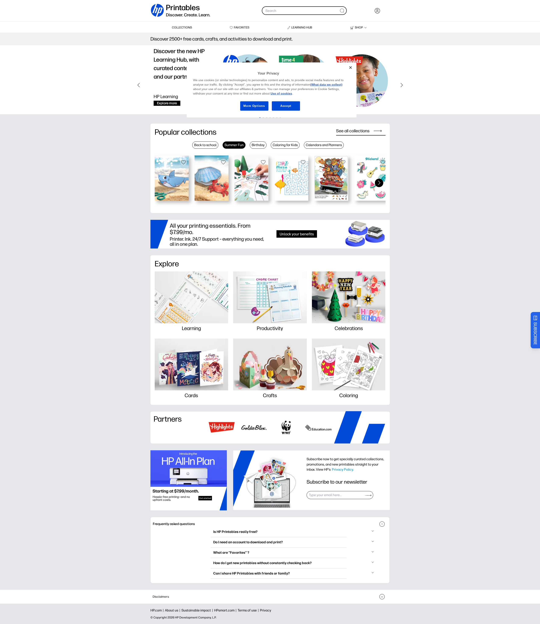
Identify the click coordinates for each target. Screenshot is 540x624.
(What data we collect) (326, 84)
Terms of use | (249, 610)
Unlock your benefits (297, 234)
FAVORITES (241, 27)
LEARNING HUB (301, 27)
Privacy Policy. (343, 469)
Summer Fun (234, 145)
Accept (285, 105)
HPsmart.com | (226, 610)
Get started (205, 498)
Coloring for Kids (285, 145)
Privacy (265, 610)
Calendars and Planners (324, 145)
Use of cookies (281, 93)
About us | (173, 610)
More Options (254, 105)
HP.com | (157, 610)
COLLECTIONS (182, 27)
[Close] (350, 67)
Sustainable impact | (197, 610)
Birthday (258, 145)
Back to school (205, 145)
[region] (271, 89)
